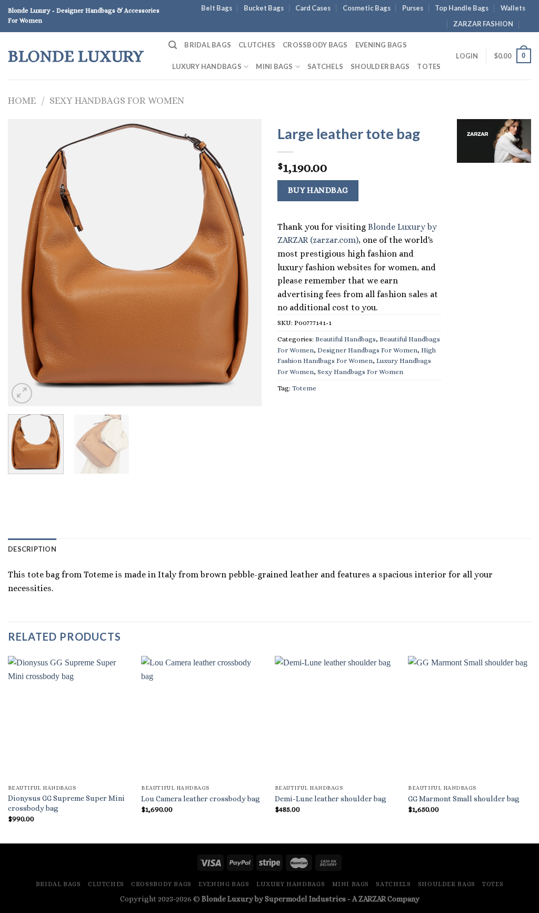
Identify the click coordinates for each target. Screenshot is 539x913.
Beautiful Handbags (345, 339)
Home (22, 100)
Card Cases (313, 8)
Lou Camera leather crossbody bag (200, 798)
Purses (412, 8)
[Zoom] (22, 393)
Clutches (256, 45)
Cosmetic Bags (367, 8)
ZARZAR (372, 899)
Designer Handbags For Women (367, 350)
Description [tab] (32, 549)
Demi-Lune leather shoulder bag (330, 798)
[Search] (172, 45)
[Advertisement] (494, 332)
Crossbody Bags (315, 45)
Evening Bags (381, 45)
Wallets (513, 8)
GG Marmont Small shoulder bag (464, 798)
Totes (429, 66)
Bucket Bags (264, 8)
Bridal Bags (207, 45)
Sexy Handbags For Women (116, 100)
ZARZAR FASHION (483, 23)
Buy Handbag (318, 190)
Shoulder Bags (380, 66)
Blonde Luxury (76, 55)
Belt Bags (216, 8)
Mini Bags (274, 66)
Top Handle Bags (461, 8)
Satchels (325, 66)
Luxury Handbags (207, 66)
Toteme (304, 388)
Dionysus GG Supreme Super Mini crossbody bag (66, 803)
